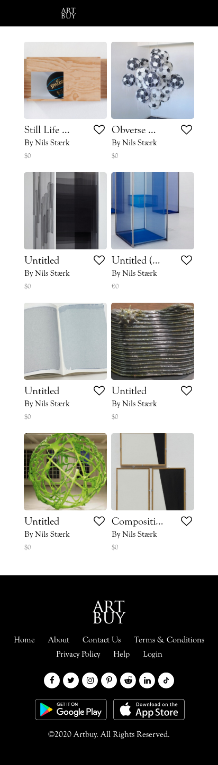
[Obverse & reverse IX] (153, 80)
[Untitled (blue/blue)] (153, 210)
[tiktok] (166, 680)
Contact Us (102, 640)
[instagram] (90, 680)
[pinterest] (109, 680)
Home (24, 640)
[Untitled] (65, 210)
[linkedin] (147, 680)
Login (131, 13)
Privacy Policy (78, 654)
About (58, 640)
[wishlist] (99, 131)
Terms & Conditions (169, 640)
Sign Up (183, 13)
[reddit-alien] (128, 680)
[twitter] (71, 680)
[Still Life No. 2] (65, 80)
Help (121, 654)
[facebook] (52, 680)
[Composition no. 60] (153, 471)
